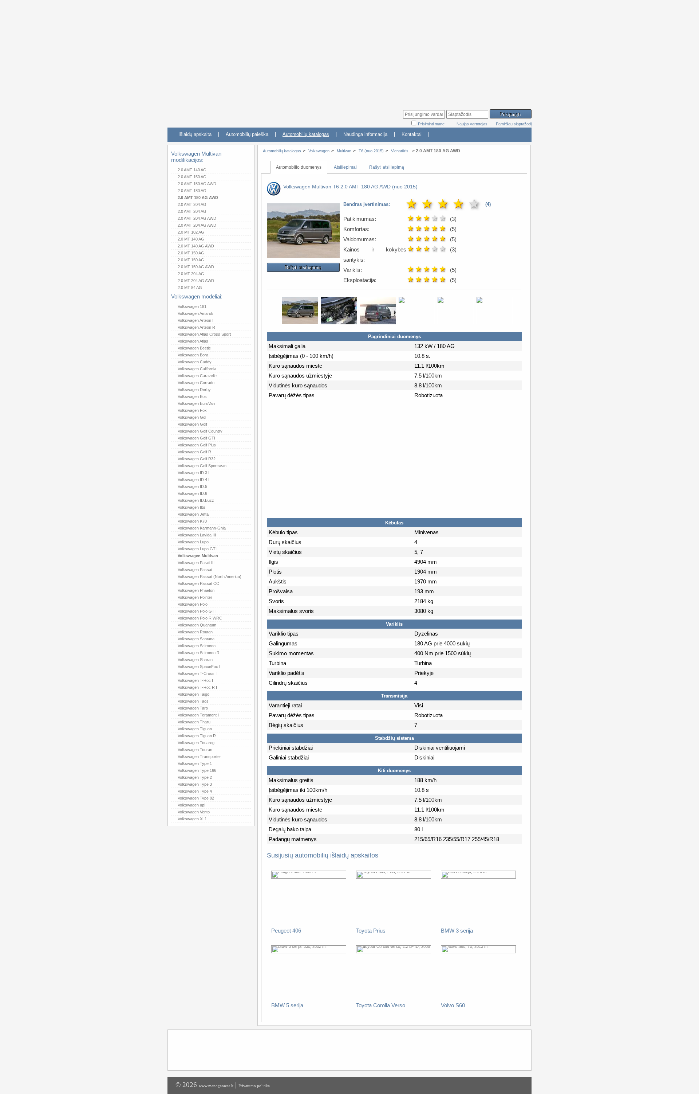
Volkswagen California (197, 369)
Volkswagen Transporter (199, 756)
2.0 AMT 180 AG (192, 190)
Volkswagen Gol (192, 417)
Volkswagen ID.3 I (193, 472)
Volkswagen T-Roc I (195, 680)
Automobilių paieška (247, 134)
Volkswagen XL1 (192, 819)
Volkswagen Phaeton (196, 590)
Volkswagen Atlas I (194, 341)
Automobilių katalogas (306, 134)
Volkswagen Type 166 (197, 770)
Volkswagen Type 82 (196, 798)
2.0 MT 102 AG (191, 232)
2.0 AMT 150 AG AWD (197, 183)
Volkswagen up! (191, 805)
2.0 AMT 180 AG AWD (198, 197)
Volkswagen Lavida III (197, 535)
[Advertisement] (349, 51)
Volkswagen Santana (196, 639)
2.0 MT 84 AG (190, 287)
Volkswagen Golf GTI (196, 438)
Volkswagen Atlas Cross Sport (204, 334)
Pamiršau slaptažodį (514, 124)
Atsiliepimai (345, 167)
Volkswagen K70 (192, 521)
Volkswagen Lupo (193, 542)
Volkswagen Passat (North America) (209, 576)
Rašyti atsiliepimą (386, 167)
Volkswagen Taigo (193, 694)
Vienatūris (399, 151)
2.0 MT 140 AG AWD (196, 246)
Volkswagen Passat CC (198, 583)
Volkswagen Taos (193, 701)
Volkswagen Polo (193, 604)
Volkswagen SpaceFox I (199, 666)
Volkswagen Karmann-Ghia (202, 528)
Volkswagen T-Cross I (197, 673)
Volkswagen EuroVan (196, 403)
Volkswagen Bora (193, 355)
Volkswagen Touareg (196, 743)
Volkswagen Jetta (193, 514)
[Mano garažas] (222, 115)
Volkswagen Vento (194, 812)
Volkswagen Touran (195, 749)
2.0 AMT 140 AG (192, 170)
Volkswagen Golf (192, 424)
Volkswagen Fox (192, 410)
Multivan (344, 151)
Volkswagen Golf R (194, 452)
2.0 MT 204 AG (191, 273)
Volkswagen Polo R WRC (200, 618)
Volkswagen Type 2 (195, 777)
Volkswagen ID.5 (192, 486)
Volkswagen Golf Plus (197, 445)
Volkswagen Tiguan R (197, 736)
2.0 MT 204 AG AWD (196, 280)
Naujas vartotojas (472, 124)
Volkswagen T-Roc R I (197, 687)
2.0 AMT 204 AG (192, 204)
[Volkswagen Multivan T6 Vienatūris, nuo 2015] (303, 253)
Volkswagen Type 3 (195, 784)
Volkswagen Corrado (196, 382)
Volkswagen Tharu (194, 722)
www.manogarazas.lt (216, 1085)
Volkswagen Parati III (196, 562)
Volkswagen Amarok (195, 313)
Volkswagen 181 (192, 306)
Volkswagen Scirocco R (199, 652)
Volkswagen (318, 151)
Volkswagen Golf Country (200, 431)
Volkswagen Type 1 (195, 763)
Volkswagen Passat (195, 569)
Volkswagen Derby (194, 389)
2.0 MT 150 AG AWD (196, 267)
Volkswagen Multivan (198, 556)
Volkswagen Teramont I (198, 715)
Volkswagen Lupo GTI (197, 549)
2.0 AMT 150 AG (192, 177)
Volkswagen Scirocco (197, 646)
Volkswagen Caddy (195, 362)
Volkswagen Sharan (195, 659)
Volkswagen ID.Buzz (196, 500)
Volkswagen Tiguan (195, 729)
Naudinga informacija (365, 134)
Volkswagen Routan (195, 632)
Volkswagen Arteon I (195, 320)
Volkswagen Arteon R (196, 327)
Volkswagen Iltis (192, 507)
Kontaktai (412, 134)
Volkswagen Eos (192, 396)
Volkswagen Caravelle (197, 376)
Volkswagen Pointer (195, 597)
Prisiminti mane (432, 124)
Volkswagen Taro (193, 708)
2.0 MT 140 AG (191, 239)
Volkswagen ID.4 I (193, 479)
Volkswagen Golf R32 (197, 459)
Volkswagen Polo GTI (197, 611)
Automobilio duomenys (298, 167)
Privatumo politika (254, 1085)
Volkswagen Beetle (194, 348)
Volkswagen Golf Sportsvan (202, 466)
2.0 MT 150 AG (191, 253)
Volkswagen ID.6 (192, 493)
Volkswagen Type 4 (195, 791)
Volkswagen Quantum (197, 625)
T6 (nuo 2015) (371, 151)
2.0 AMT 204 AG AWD (197, 218)
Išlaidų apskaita (195, 134)
